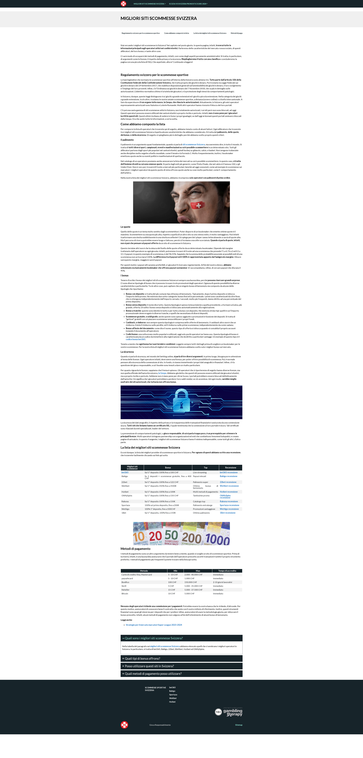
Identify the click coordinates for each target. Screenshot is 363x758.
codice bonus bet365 (135, 339)
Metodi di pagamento (239, 33)
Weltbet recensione (229, 486)
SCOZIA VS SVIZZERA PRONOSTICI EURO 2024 (187, 4)
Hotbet (172, 702)
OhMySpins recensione (225, 496)
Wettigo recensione (229, 509)
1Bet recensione (227, 512)
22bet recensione (228, 482)
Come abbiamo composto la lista (176, 33)
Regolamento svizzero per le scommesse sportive (141, 33)
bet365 (125, 472)
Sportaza (173, 694)
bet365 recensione (229, 472)
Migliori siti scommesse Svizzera (149, 4)
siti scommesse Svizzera (194, 144)
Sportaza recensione (229, 505)
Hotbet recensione (229, 491)
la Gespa (162, 373)
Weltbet (173, 698)
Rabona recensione (229, 501)
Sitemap (238, 725)
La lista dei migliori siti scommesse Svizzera (210, 33)
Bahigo (172, 691)
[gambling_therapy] (232, 712)
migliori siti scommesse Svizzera (165, 646)
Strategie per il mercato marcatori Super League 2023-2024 (154, 625)
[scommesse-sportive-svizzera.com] (124, 4)
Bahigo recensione (228, 476)
